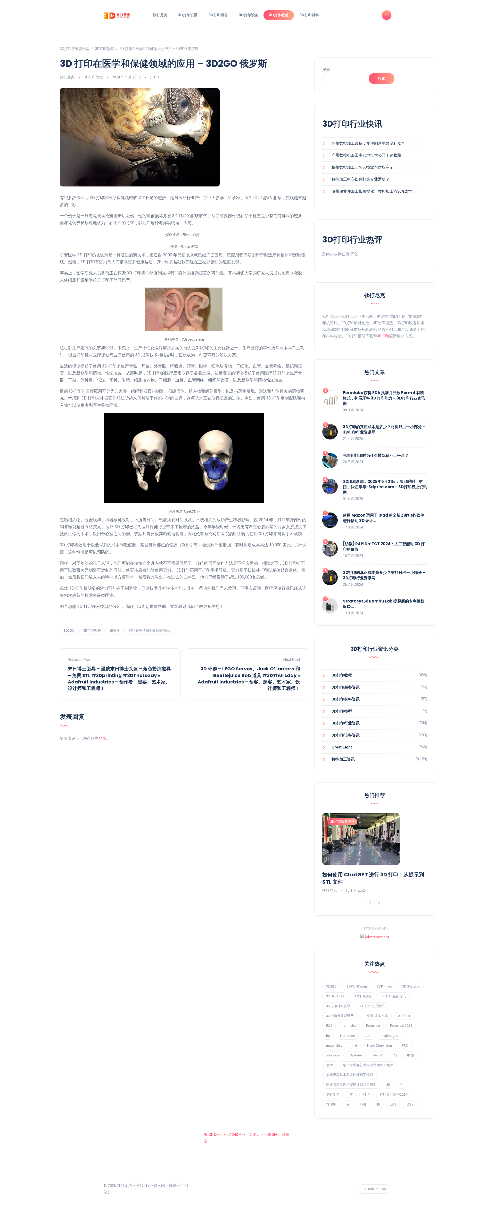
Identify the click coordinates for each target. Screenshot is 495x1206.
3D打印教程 (278, 15)
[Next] (379, 902)
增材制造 (333, 1094)
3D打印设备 (248, 15)
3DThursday (335, 996)
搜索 (326, 69)
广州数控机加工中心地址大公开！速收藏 (366, 155)
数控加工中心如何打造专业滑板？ (361, 179)
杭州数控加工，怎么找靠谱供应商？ (362, 167)
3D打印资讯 (187, 15)
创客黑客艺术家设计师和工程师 (349, 1075)
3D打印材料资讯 (346, 699)
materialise (334, 1045)
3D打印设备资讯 (346, 735)
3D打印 (383, 336)
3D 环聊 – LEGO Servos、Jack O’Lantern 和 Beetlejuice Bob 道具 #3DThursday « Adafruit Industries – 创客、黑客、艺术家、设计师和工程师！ (249, 678)
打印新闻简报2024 (393, 1094)
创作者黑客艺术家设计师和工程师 (368, 1065)
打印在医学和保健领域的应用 (150, 630)
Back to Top (377, 1189)
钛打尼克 (160, 15)
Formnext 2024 (401, 1026)
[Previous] (370, 902)
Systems (356, 1055)
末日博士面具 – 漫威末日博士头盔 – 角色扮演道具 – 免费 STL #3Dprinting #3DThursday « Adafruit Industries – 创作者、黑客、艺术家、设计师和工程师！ (119, 678)
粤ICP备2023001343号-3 (224, 1134)
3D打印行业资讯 (346, 723)
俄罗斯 (115, 630)
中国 (410, 1055)
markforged (389, 1036)
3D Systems (411, 986)
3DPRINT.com (357, 986)
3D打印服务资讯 (346, 687)
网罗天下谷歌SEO (264, 1134)
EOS (329, 1026)
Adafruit (404, 1016)
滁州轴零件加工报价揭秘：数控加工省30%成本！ (374, 191)
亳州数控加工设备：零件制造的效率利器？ (368, 143)
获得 (393, 1104)
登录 (102, 738)
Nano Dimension (379, 1045)
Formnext (373, 1026)
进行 (410, 1104)
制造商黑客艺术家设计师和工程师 (351, 1085)
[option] (374, 853)
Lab (367, 1036)
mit (354, 1045)
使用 (329, 1065)
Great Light (342, 747)
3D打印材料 (309, 15)
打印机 (331, 1104)
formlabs (349, 1026)
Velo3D (378, 1055)
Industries (347, 1036)
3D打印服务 (218, 15)
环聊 (363, 1104)
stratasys (333, 1055)
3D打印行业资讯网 (340, 1016)
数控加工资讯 (343, 759)
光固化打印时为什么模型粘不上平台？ (376, 455)
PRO (405, 1045)
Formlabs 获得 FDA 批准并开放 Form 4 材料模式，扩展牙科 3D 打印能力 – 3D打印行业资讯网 (384, 398)
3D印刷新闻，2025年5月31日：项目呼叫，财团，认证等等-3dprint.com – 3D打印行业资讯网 (385, 487)
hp (328, 1036)
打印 (366, 1094)
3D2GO (69, 630)
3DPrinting (384, 986)
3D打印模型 (342, 711)
